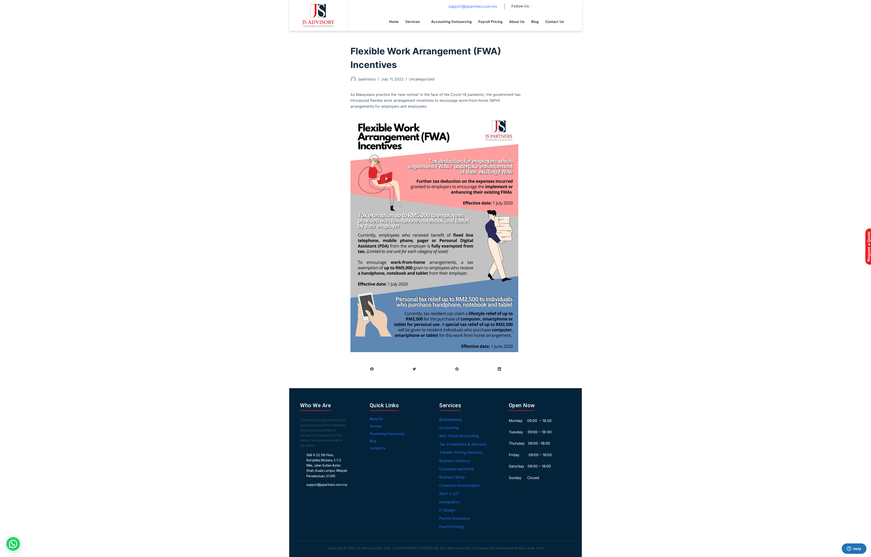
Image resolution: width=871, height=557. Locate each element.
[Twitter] (414, 369)
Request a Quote (869, 247)
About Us (516, 21)
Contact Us (554, 21)
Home (394, 21)
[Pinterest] (457, 369)
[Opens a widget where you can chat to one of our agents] (854, 549)
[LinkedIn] (499, 369)
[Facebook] (371, 369)
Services (412, 21)
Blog (534, 21)
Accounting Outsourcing (451, 21)
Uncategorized (421, 79)
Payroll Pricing (490, 21)
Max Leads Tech (530, 548)
